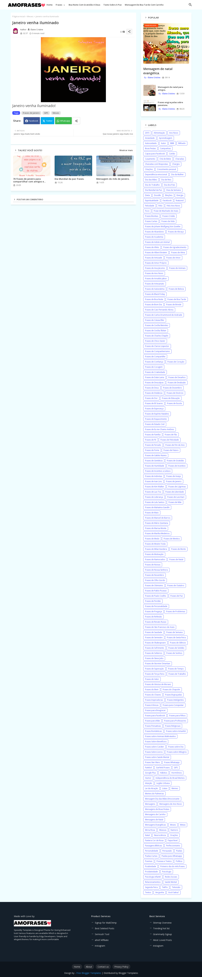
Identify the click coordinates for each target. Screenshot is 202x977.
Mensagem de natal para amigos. (170, 88)
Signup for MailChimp (106, 922)
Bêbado (182, 143)
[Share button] (76, 120)
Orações (174, 835)
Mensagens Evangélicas (155, 824)
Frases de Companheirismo (157, 351)
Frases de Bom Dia (153, 304)
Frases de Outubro (175, 585)
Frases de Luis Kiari (175, 497)
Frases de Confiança (154, 361)
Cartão (172, 153)
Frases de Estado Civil (154, 424)
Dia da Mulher (177, 174)
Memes (175, 788)
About (89, 966)
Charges (176, 164)
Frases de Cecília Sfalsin (155, 330)
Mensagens (150, 804)
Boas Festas (150, 148)
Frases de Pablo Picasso (156, 590)
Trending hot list (161, 928)
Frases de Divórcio (175, 393)
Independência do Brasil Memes (170, 778)
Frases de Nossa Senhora (156, 570)
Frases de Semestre (154, 637)
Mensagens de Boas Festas (157, 809)
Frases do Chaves (153, 694)
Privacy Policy (121, 966)
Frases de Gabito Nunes (155, 455)
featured (180, 200)
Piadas (179, 850)
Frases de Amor (173, 257)
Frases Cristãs (168, 216)
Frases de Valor (152, 679)
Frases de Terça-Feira (154, 674)
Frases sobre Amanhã (176, 731)
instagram (100, 945)
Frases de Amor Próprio (156, 263)
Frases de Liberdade (174, 491)
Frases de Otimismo (154, 585)
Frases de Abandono (154, 231)
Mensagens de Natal (154, 819)
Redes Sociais (171, 876)
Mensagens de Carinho (155, 814)
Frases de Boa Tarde (176, 299)
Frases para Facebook (155, 715)
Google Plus (150, 772)
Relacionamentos (152, 882)
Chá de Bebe (165, 158)
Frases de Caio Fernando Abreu (159, 309)
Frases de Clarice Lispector (157, 346)
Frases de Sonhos (174, 653)
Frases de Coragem (154, 367)
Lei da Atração (151, 788)
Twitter (49, 120)
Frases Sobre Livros (154, 752)
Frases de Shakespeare (155, 642)
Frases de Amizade (153, 257)
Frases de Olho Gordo (155, 580)
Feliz (160, 205)
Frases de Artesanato (154, 283)
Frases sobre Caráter (154, 746)
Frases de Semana (174, 632)
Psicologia (166, 871)
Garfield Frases (163, 767)
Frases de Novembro (154, 575)
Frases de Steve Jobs (154, 658)
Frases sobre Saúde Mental (157, 757)
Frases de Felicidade (169, 439)
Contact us (103, 966)
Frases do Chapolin (171, 689)
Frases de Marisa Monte (155, 528)
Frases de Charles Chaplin (156, 335)
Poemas (148, 861)
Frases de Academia (154, 237)
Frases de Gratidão (175, 460)
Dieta (147, 195)
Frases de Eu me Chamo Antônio (159, 429)
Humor (148, 778)
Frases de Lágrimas (177, 486)
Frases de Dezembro (172, 387)
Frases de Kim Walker (154, 486)
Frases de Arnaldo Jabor (156, 278)
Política (179, 861)
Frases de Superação (154, 668)
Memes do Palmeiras (154, 793)
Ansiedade (150, 138)
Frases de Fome (152, 450)
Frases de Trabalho (177, 674)
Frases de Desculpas (154, 382)
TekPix (165, 887)
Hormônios (176, 772)
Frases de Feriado (153, 445)
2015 (147, 132)
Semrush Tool (102, 934)
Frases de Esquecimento (156, 419)
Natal (147, 835)
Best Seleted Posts (104, 928)
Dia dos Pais (169, 185)
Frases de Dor (151, 398)
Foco (147, 211)
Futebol (148, 767)
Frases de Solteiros (153, 653)
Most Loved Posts (162, 940)
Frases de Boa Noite (154, 299)
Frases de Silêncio (178, 642)
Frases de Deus (152, 387)
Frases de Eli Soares (154, 403)
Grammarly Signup (162, 934)
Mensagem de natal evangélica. (157, 71)
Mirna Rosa (150, 830)
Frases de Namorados (155, 559)
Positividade (150, 866)
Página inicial (18, 16)
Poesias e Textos (164, 861)
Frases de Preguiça (153, 611)
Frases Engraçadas (173, 694)
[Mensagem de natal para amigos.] (149, 90)
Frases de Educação (171, 398)
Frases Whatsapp (172, 762)
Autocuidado (151, 143)
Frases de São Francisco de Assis (159, 627)
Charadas (179, 158)
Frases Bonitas (151, 216)
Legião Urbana (163, 783)
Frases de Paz (176, 596)
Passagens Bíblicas (153, 845)
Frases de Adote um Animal (157, 242)
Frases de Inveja (173, 476)
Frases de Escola (174, 403)
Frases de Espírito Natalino (157, 413)
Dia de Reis (166, 179)
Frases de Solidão (176, 648)
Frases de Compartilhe (155, 356)
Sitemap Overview (162, 922)
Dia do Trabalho (152, 185)
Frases (59, 4)
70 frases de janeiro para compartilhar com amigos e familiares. (28, 180)
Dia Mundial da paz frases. (69, 179)
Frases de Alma (178, 252)
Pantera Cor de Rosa (154, 840)
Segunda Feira (151, 887)
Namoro (174, 830)
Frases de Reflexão (153, 616)
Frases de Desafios (176, 377)
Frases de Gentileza (154, 460)
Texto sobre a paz (112, 4)
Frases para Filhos (177, 715)
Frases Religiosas (172, 726)
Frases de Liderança (154, 497)
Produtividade (151, 871)
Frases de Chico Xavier (155, 341)
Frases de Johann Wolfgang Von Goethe (162, 226)
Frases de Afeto (152, 247)
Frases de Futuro (170, 450)
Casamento (150, 158)
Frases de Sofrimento (154, 648)
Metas (182, 824)
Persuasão (167, 850)
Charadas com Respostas (156, 164)
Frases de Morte (178, 549)
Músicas (162, 830)
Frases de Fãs (171, 434)
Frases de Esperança (154, 408)
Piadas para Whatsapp (172, 856)
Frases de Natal (176, 559)
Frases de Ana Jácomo (155, 268)
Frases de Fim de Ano (175, 445)
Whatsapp (65, 120)
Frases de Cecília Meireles (156, 325)
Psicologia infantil (153, 876)
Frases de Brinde (173, 304)
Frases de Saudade (153, 632)
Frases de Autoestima (154, 289)
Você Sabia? (173, 892)
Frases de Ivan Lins (153, 481)
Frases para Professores (175, 720)
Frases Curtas (151, 221)
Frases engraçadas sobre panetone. (170, 104)
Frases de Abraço (176, 231)
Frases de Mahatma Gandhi (157, 507)
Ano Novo (173, 132)
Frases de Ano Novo (154, 273)
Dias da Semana (173, 190)
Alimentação (159, 132)
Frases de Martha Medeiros (157, 533)
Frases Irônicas (151, 705)
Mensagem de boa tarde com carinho (144, 4)
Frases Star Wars (152, 762)
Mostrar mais (126, 150)
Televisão (176, 887)
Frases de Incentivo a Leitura (157, 471)
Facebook (33, 120)
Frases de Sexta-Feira (176, 637)
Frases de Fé (150, 439)
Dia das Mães (151, 179)
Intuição (148, 783)
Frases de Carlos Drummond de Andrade (163, 315)
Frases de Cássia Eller (154, 320)
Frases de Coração (175, 361)
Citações (149, 169)
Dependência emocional (156, 174)
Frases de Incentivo (177, 465)
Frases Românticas (153, 731)
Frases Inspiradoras (154, 700)
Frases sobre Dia (175, 746)
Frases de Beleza (176, 289)
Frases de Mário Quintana (156, 523)
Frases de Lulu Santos (154, 502)
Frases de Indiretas (153, 476)
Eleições (168, 195)
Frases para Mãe (152, 720)
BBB (172, 143)
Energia (180, 195)
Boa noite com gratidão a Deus (84, 4)
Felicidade (149, 205)
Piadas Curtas (151, 856)
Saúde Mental (171, 882)
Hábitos (163, 772)
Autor (163, 143)
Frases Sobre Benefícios (155, 741)
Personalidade (151, 850)
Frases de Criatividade (155, 372)
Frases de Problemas (175, 611)
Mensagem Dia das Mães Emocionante (162, 798)
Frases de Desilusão (177, 382)
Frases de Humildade (154, 465)
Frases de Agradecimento (174, 247)
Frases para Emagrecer (155, 710)
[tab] (49, 5)
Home (50, 4)
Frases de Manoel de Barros (157, 517)
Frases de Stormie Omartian (157, 663)
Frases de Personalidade (156, 606)
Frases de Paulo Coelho (155, 596)
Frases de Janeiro (31, 112)
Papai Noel (173, 840)
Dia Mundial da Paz (153, 190)
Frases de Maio (152, 512)
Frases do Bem (151, 689)
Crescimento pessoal (166, 169)
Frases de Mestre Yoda (155, 543)
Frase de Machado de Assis (166, 211)
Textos (148, 892)
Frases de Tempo (176, 668)
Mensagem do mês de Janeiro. (113, 179)
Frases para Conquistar (173, 705)
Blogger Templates (128, 972)
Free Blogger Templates (88, 972)
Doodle (157, 195)
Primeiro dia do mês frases (172, 866)
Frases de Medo (152, 538)
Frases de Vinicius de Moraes (158, 684)
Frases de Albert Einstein (156, 252)
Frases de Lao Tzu (153, 491)
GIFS (46, 112)
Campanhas (165, 148)
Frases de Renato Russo (155, 622)
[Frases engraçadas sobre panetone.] (149, 105)
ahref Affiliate (102, 940)
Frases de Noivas (152, 564)
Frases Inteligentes (175, 700)
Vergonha (159, 892)
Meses (30, 16)
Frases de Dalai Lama (154, 377)
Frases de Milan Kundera (156, 549)
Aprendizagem (165, 138)
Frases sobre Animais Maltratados (160, 736)
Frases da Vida (168, 221)
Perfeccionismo (173, 845)
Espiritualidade (151, 200)
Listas (164, 788)
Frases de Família (152, 434)
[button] (190, 5)
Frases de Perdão (153, 601)
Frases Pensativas (153, 726)
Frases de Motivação (154, 554)
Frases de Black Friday (155, 294)
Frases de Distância (153, 393)
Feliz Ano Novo (173, 205)
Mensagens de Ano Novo (170, 804)
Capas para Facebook (155, 153)
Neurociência (160, 835)
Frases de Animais (177, 268)
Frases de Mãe (175, 502)
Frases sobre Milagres (177, 752)
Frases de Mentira (172, 538)
